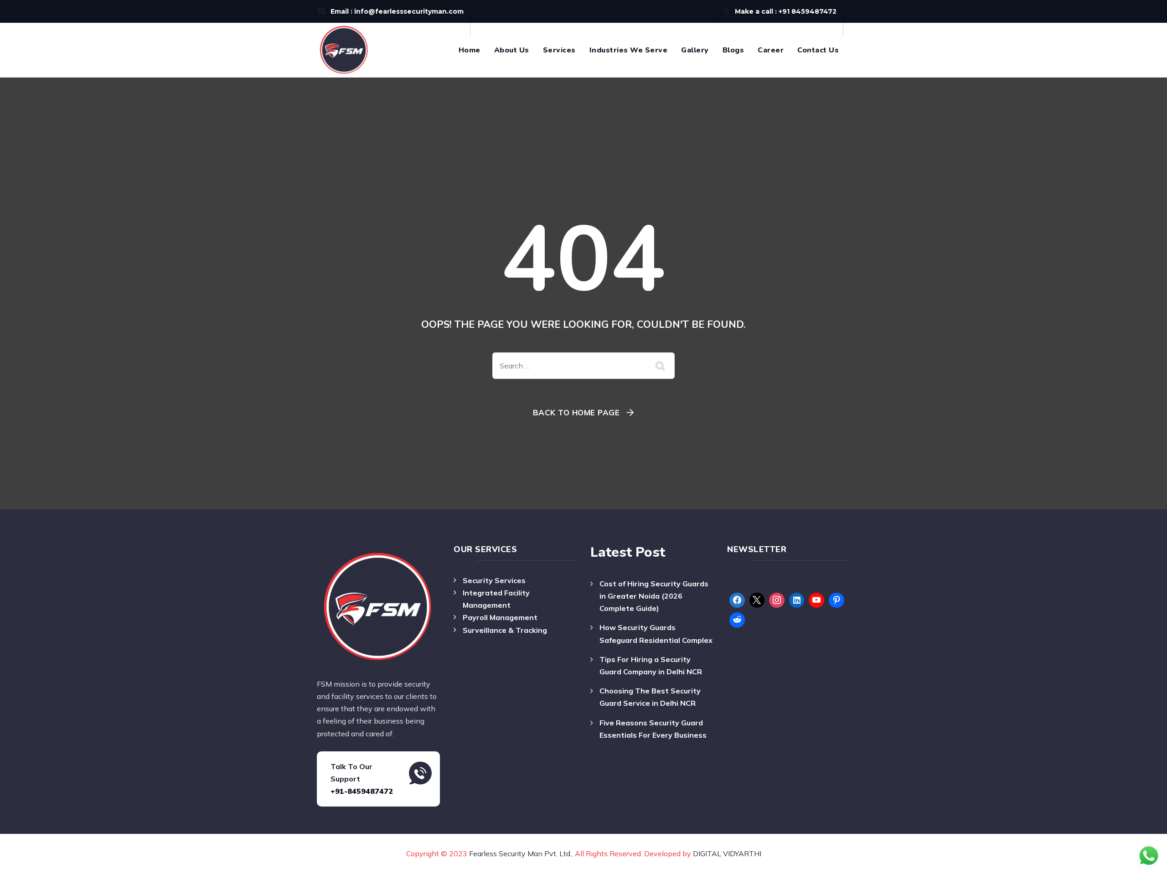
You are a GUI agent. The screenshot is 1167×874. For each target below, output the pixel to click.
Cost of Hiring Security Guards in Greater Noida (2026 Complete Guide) (653, 596)
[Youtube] (816, 600)
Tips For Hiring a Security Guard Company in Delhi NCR (650, 665)
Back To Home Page (576, 412)
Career (771, 50)
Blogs (733, 50)
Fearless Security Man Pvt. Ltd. (520, 853)
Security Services (494, 580)
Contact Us (818, 50)
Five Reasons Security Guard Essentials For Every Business (653, 729)
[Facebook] (737, 600)
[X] (757, 600)
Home (469, 50)
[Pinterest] (836, 600)
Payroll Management (500, 617)
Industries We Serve (628, 50)
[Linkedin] (797, 600)
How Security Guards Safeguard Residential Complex (656, 633)
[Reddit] (737, 620)
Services (559, 50)
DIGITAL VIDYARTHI (727, 853)
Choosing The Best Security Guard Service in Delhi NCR (650, 697)
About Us (511, 50)
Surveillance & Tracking (505, 630)
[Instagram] (777, 600)
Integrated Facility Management (496, 599)
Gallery (695, 50)
